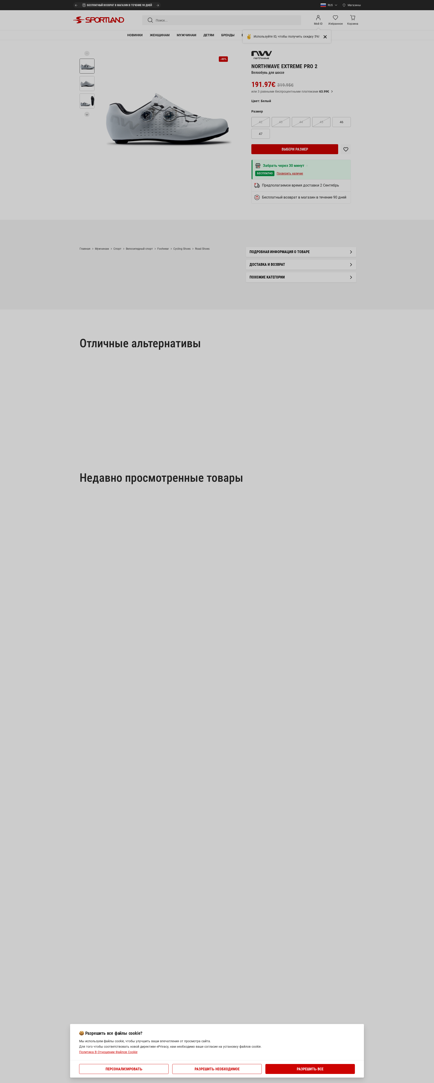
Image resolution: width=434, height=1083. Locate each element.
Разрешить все (310, 1069)
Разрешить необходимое (217, 1069)
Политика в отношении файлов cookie (108, 1052)
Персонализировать (124, 1069)
